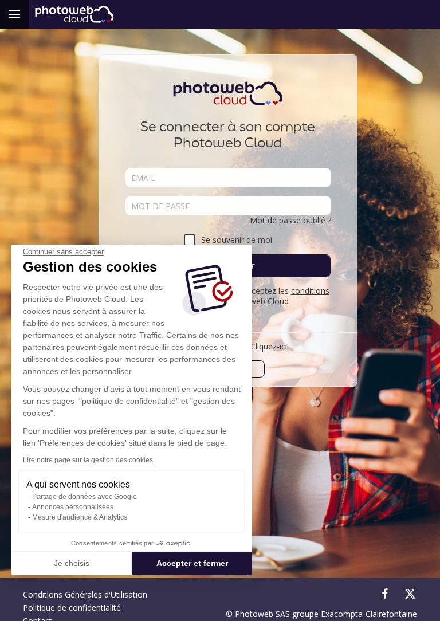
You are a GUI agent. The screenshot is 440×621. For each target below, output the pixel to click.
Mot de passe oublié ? (290, 220)
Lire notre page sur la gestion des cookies (88, 460)
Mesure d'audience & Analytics (79, 517)
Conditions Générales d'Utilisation (85, 594)
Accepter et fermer (192, 563)
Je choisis (71, 563)
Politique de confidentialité (72, 607)
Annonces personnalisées (72, 507)
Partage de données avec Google (84, 497)
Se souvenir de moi (236, 239)
